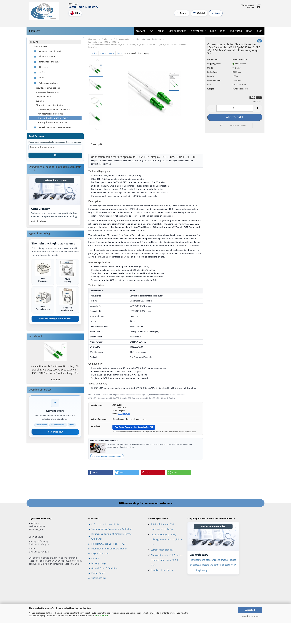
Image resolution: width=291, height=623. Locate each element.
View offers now (55, 432)
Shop (259, 31)
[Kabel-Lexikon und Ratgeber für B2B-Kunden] (54, 190)
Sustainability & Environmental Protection (111, 529)
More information (250, 616)
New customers (177, 31)
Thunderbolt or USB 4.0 (162, 570)
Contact (140, 31)
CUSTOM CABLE (198, 31)
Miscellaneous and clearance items (55, 127)
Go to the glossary (39, 221)
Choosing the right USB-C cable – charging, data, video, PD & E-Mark (166, 560)
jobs (222, 31)
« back (103, 53)
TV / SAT (42, 72)
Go (55, 155)
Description (98, 144)
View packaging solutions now (55, 318)
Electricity (43, 67)
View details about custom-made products (107, 456)
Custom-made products (162, 550)
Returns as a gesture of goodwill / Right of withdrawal (111, 536)
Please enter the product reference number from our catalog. (54, 142)
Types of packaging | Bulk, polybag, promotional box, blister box (166, 539)
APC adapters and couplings (50, 114)
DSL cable (40, 101)
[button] (134, 22)
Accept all (250, 610)
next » (111, 53)
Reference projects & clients (105, 524)
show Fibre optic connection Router (54, 109)
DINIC (213, 31)
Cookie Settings (98, 578)
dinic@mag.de (124, 414)
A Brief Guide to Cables (55, 180)
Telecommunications (48, 83)
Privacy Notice (101, 616)
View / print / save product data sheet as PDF (134, 427)
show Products (40, 46)
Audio (42, 78)
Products (34, 31)
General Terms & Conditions (104, 568)
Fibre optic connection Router (49, 105)
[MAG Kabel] (45, 11)
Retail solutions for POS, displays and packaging (162, 526)
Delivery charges (99, 563)
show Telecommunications (48, 88)
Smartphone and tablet (49, 62)
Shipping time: (214, 63)
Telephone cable (43, 96)
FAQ (151, 31)
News (249, 31)
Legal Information (100, 553)
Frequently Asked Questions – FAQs (108, 544)
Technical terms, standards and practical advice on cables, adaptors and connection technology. (54, 215)
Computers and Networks (50, 51)
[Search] (131, 22)
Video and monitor (47, 56)
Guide (161, 31)
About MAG (236, 31)
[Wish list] (140, 22)
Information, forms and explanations (109, 548)
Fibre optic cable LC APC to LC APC (53, 118)
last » (119, 53)
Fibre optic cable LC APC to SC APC (53, 122)
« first (94, 53)
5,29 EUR (55, 379)
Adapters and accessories (47, 92)
